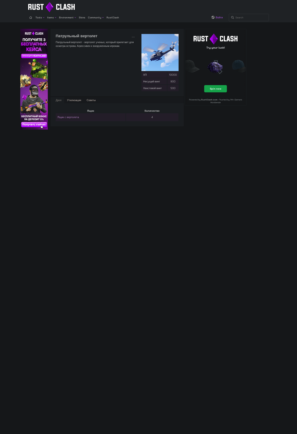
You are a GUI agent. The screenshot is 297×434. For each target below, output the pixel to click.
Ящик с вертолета (68, 117)
